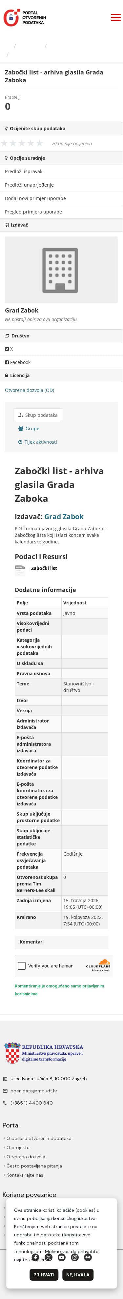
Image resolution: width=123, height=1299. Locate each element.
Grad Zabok (66, 46)
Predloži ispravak (23, 171)
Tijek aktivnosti (40, 442)
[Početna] (7, 46)
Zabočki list (44, 568)
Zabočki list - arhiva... (43, 54)
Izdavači (30, 46)
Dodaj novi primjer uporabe (35, 198)
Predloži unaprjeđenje (29, 185)
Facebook (20, 362)
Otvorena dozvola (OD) (29, 390)
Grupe (31, 428)
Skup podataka (41, 415)
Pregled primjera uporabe (33, 212)
